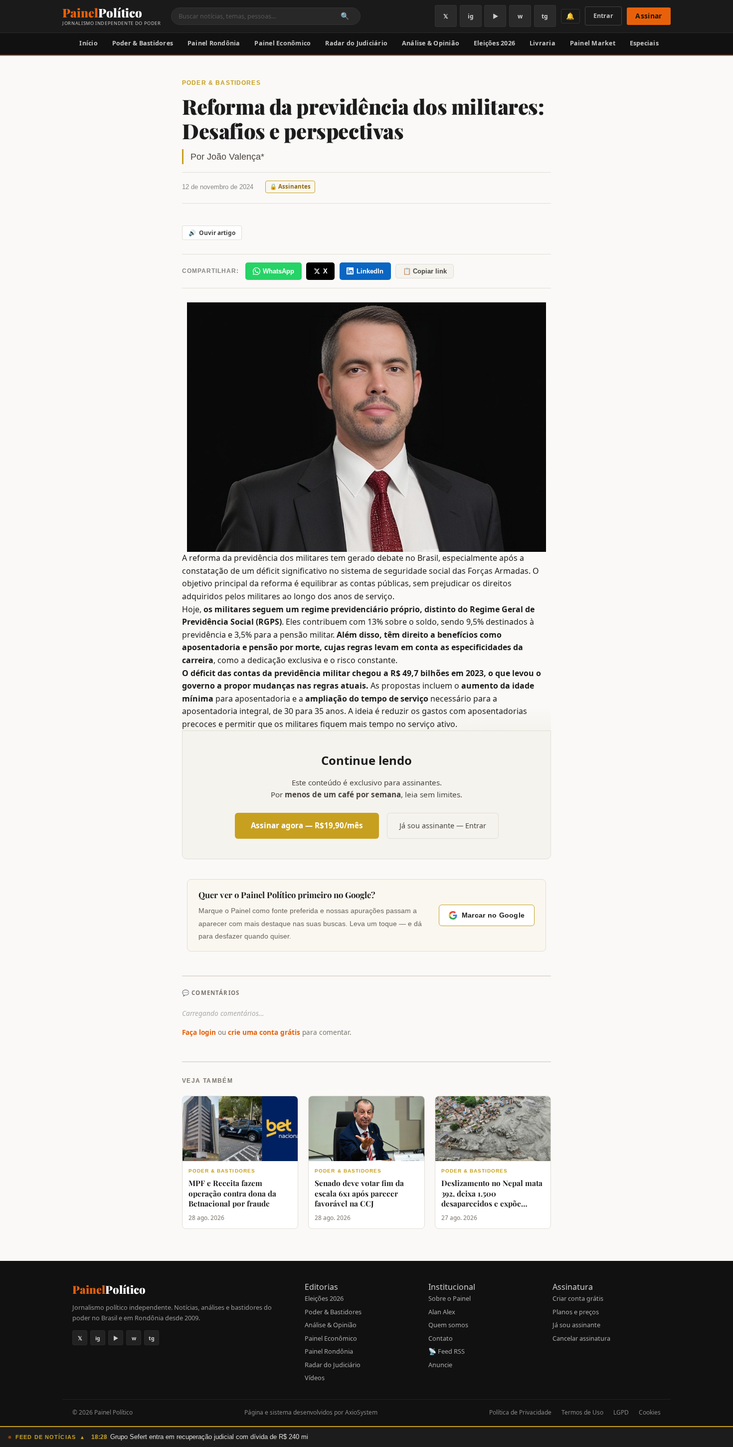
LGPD (621, 1412)
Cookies (650, 1412)
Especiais (644, 43)
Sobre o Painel (449, 1298)
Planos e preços (575, 1311)
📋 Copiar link (425, 271)
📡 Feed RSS (446, 1351)
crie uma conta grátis (264, 1032)
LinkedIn (370, 271)
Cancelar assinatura (581, 1338)
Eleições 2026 (494, 43)
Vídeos (315, 1377)
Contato (440, 1338)
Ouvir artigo (211, 233)
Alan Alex (441, 1311)
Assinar (648, 15)
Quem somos (448, 1324)
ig (471, 16)
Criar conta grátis (577, 1298)
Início (88, 43)
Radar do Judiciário (356, 43)
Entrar (603, 15)
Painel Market (592, 43)
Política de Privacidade (520, 1412)
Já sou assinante (576, 1324)
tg (545, 16)
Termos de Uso (582, 1412)
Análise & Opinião (430, 43)
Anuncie (440, 1364)
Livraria (542, 43)
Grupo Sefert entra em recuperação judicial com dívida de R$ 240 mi (209, 1437)
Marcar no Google (493, 915)
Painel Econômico (282, 43)
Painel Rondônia (213, 43)
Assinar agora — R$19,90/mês (307, 825)
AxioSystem (361, 1412)
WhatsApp (278, 271)
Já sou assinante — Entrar (442, 825)
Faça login (199, 1032)
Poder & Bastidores (143, 43)
